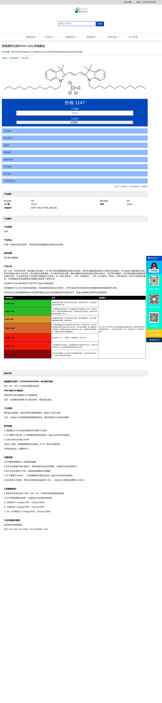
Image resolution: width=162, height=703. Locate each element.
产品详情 (24, 58)
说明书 (5, 58)
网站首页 (30, 37)
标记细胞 (7, 166)
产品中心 (124, 186)
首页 (116, 186)
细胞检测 (7, 152)
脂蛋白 (6, 145)
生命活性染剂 (9, 181)
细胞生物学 (8, 159)
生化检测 (7, 131)
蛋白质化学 (8, 138)
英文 (126, 2)
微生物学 (7, 174)
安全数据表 (14, 58)
